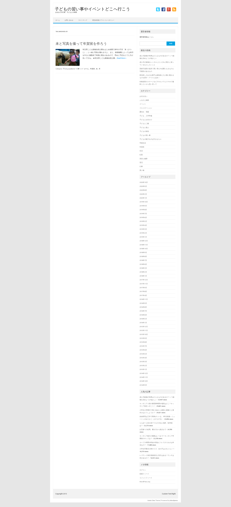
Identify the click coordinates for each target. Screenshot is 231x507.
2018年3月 (143, 268)
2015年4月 (143, 358)
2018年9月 (143, 252)
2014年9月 (143, 385)
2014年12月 (144, 373)
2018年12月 (144, 241)
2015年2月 (143, 365)
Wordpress (174, 500)
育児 (141, 162)
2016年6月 (143, 315)
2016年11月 (144, 299)
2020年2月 (143, 194)
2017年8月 (143, 291)
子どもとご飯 (144, 123)
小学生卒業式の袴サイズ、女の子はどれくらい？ (157, 449)
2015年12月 (144, 326)
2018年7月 (143, 260)
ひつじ (86, 69)
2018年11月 (144, 245)
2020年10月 (144, 182)
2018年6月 (143, 264)
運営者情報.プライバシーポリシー (103, 20)
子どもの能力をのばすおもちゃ (150, 139)
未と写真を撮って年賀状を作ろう (81, 43)
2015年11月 (144, 330)
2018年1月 (143, 276)
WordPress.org (145, 481)
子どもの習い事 (145, 135)
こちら (151, 37)
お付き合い (143, 96)
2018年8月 (143, 256)
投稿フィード (144, 474)
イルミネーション (146, 108)
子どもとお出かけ (69, 69)
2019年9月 (143, 206)
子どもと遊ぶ (144, 127)
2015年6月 (143, 350)
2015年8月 (143, 342)
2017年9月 (143, 287)
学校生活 (143, 143)
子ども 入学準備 (146, 116)
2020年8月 (143, 190)
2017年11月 (144, 284)
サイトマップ (82, 20)
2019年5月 (143, 221)
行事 (78, 69)
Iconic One (151, 500)
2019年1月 (143, 237)
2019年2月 (143, 233)
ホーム (57, 20)
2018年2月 (143, 272)
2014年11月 (144, 377)
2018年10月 (144, 248)
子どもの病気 (144, 131)
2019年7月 (143, 213)
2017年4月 (143, 295)
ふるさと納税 (144, 100)
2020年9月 (143, 186)
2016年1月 (143, 322)
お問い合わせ (69, 20)
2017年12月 (144, 280)
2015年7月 (143, 346)
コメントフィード (146, 478)
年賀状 (92, 69)
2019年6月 (143, 217)
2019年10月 (144, 202)
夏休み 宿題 (144, 112)
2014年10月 (144, 381)
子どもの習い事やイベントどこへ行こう (92, 8)
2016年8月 (143, 307)
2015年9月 (143, 338)
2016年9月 (143, 303)
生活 (141, 151)
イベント (143, 104)
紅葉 (141, 154)
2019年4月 (143, 225)
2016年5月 (143, 319)
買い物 (142, 170)
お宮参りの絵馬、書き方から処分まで (153, 429)
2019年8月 (143, 209)
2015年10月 (144, 334)
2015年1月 (143, 369)
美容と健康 (143, 158)
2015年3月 (143, 361)
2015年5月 (143, 354)
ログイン (143, 470)
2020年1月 (143, 198)
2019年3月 (143, 229)
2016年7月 (143, 311)
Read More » (121, 58)
